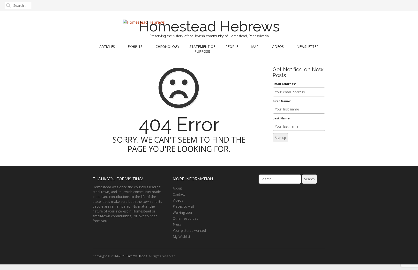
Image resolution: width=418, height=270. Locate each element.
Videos (278, 46)
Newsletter (308, 46)
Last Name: (282, 118)
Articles (107, 46)
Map (255, 46)
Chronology (167, 46)
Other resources (185, 218)
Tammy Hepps (136, 256)
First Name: (282, 101)
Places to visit (183, 206)
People (231, 46)
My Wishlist (181, 236)
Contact (179, 194)
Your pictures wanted (189, 230)
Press (177, 224)
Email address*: (285, 84)
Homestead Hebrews (209, 26)
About (177, 188)
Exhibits (135, 46)
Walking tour (182, 212)
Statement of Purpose (202, 49)
